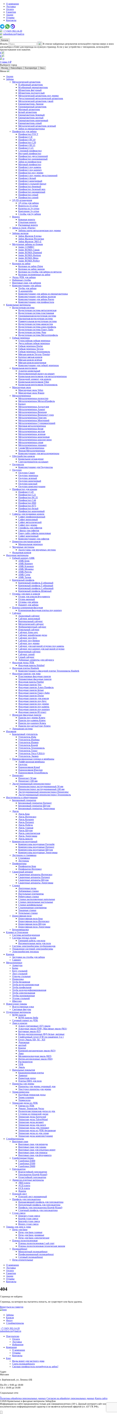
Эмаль (21, 1067)
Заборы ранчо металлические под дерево (39, 230)
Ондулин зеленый (27, 478)
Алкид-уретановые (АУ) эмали (34, 1026)
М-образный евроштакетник (33, 87)
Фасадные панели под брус (32, 701)
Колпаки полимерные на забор (34, 274)
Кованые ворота (26, 219)
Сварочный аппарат (22, 871)
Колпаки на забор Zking (30, 266)
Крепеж (10, 954)
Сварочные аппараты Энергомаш (35, 882)
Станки (16, 885)
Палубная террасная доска (32, 1094)
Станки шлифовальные (30, 904)
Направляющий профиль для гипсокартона (40, 1202)
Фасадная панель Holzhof (31, 665)
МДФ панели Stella (28, 1017)
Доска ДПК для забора (24, 277)
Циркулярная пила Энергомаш (34, 926)
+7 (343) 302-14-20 (12, 31)
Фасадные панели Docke (31, 695)
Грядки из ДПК (26, 1105)
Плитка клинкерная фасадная (27, 607)
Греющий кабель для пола (31, 940)
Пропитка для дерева (23, 1083)
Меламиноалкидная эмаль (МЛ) (34, 1056)
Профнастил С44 (27, 500)
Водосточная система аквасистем (35, 324)
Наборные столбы (21, 280)
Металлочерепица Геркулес (32, 417)
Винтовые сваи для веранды (33, 1144)
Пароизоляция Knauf (29, 767)
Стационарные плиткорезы (32, 907)
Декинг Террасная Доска (31, 1108)
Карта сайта (101, 1398)
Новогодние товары (16, 1004)
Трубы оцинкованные (23, 995)
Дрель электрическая (29, 833)
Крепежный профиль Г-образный (35, 585)
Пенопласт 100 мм (27, 781)
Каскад (22, 404)
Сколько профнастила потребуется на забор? (35, 1366)
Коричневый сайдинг (29, 651)
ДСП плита (24, 1185)
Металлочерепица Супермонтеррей (36, 423)
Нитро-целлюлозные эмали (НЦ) (35, 1059)
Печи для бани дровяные (31, 1235)
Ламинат (22, 1075)
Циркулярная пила (22, 915)
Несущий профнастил (29, 153)
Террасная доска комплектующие (35, 1136)
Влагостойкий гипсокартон (32, 1171)
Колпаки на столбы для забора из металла (40, 271)
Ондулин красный (27, 483)
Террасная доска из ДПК (25, 1103)
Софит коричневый (28, 536)
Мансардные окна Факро (31, 393)
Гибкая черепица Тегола (30, 349)
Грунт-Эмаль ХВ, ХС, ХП (31, 1039)
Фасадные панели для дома (26, 673)
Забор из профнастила (29, 161)
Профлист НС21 (26, 145)
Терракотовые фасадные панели (34, 679)
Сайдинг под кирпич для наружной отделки (41, 649)
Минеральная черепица (30, 544)
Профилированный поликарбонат (36, 1254)
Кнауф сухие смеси (28, 1218)
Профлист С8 (25, 137)
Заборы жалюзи (20, 233)
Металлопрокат (14, 962)
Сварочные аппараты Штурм (33, 880)
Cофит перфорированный (31, 516)
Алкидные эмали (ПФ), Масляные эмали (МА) (42, 1028)
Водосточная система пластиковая (36, 313)
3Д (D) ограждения (22, 200)
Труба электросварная (23, 993)
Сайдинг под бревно (29, 640)
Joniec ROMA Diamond (30, 252)
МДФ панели (19, 1015)
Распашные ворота (28, 225)
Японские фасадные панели (26, 715)
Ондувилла (18, 464)
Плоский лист (19, 1193)
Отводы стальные (21, 976)
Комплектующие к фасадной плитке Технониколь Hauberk (48, 671)
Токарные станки (27, 910)
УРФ (20, 1064)
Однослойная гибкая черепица (34, 340)
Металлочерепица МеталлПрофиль (36, 401)
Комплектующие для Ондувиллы (35, 467)
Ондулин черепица (28, 475)
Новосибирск (16, 68)
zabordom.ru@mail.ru (13, 34)
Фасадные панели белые (31, 690)
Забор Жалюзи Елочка (29, 236)
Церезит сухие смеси (29, 1215)
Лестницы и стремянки (24, 855)
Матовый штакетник (29, 109)
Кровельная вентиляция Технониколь (37, 384)
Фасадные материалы (17, 555)
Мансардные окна (21, 387)
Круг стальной (19, 971)
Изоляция (11, 731)
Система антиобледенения (26, 935)
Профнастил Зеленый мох (31, 189)
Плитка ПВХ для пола (30, 1081)
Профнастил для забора (24, 131)
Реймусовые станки (28, 896)
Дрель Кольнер (26, 819)
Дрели (15, 811)
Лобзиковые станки (28, 891)
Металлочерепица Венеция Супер (36, 415)
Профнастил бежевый (29, 186)
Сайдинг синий (26, 654)
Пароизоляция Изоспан (30, 770)
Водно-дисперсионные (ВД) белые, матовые (41, 1034)
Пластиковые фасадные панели (34, 676)
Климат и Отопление (17, 932)
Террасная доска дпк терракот (33, 1127)
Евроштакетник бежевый (31, 115)
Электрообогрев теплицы (25, 951)
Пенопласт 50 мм (27, 778)
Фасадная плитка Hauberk (25, 668)
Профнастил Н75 (27, 505)
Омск (42, 68)
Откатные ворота (27, 222)
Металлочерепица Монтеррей (33, 420)
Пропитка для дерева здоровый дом (36, 1086)
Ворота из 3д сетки (28, 205)
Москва (4, 68)
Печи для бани (19, 1229)
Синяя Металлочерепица (31, 448)
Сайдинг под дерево (28, 643)
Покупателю (12, 1336)
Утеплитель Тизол (27, 750)
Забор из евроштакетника (31, 128)
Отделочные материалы (18, 1012)
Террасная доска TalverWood (33, 1119)
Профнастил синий (28, 197)
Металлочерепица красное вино (35, 439)
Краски (22, 1048)
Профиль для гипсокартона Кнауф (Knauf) (40, 1207)
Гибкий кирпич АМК (23, 558)
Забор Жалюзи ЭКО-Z (29, 241)
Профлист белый (27, 178)
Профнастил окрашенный (31, 192)
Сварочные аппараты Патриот (34, 877)
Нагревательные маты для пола (34, 943)
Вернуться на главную (11, 1307)
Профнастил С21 (27, 494)
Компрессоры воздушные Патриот (36, 847)
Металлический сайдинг (31, 624)
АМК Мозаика (26, 569)
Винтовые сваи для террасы (32, 1152)
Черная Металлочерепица (31, 450)
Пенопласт (17, 775)
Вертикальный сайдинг (30, 621)
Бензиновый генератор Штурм (34, 805)
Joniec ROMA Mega (28, 258)
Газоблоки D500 (26, 1163)
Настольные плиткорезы (31, 893)
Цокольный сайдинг (28, 629)
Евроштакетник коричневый (33, 120)
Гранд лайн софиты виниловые (34, 533)
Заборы (10, 79)
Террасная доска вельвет (31, 1122)
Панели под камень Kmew (32, 720)
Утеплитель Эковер (28, 756)
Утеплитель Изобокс (29, 739)
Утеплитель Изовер (28, 742)
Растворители (25, 1061)
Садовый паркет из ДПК (25, 1020)
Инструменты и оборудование (22, 797)
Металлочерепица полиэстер (33, 398)
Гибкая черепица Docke (30, 346)
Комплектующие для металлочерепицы (38, 453)
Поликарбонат (19, 1248)
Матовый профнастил (29, 164)
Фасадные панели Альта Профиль (36, 687)
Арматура (17, 965)
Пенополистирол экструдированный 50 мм (40, 786)
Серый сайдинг (26, 657)
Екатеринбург (31, 68)
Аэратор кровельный (29, 371)
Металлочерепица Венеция (32, 412)
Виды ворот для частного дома (28, 1361)
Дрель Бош (24, 814)
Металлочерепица (21, 395)
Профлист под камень (29, 167)
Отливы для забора (28, 602)
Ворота (16, 216)
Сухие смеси (18, 1213)
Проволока (18, 979)
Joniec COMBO (26, 247)
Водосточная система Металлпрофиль (38, 335)
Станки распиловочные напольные (36, 899)
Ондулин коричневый (29, 481)
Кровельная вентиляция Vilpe (33, 382)
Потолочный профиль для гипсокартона (39, 1204)
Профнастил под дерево (30, 172)
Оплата (10, 9)
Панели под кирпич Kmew (32, 723)
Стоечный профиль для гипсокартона (38, 1210)
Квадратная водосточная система (35, 318)
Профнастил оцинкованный (33, 159)
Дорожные (23, 1042)
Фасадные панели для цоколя (33, 698)
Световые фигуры (21, 1009)
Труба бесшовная (21, 982)
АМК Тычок (24, 577)
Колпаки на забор (21, 263)
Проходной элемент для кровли (34, 379)
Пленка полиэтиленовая (24, 1240)
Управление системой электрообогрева (32, 949)
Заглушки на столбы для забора (28, 957)
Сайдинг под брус (27, 638)
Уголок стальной (21, 998)
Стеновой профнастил (30, 150)
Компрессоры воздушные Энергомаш (37, 852)
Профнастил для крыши (24, 489)
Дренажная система (22, 728)
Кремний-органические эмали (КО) (36, 1050)
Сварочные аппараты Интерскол (35, 874)
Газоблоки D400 (26, 1160)
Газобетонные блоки (23, 1158)
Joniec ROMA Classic (29, 249)
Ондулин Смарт (26, 472)
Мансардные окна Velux (30, 390)
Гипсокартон (19, 1169)
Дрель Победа (25, 825)
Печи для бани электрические (33, 1237)
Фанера (22, 1191)
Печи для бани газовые (30, 1232)
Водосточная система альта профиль (37, 327)
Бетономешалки (20, 929)
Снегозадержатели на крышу (33, 461)
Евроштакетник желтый (30, 117)
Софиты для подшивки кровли (28, 514)
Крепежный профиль (23, 580)
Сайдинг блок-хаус (28, 632)
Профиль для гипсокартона (26, 1199)
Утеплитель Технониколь (31, 748)
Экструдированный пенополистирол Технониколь (44, 794)
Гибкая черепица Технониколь (34, 351)
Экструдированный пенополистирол (31, 783)
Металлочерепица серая (30, 442)
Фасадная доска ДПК (23, 662)
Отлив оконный (26, 599)
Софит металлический (30, 522)
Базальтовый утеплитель (25, 734)
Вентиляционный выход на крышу (36, 373)
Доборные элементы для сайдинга (36, 660)
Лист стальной (19, 973)
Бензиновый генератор (24, 800)
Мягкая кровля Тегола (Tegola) (34, 354)
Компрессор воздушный (24, 841)
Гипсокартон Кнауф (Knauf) (32, 1174)
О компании (12, 3)
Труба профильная (21, 987)
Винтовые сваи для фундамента (34, 1155)
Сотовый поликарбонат (30, 1257)
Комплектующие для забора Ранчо (36, 299)
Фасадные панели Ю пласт (32, 712)
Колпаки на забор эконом (31, 269)
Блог (8, 1358)
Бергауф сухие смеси (29, 1221)
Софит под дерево (27, 525)
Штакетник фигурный (30, 90)
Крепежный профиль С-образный (35, 588)
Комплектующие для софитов (33, 538)
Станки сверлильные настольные (35, 902)
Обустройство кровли (23, 456)
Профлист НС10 (26, 139)
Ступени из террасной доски (33, 1114)
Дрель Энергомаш (27, 836)
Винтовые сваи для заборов (26, 282)
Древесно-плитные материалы (28, 1180)
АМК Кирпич (25, 563)
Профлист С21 (26, 148)
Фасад (9, 1320)
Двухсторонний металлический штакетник (40, 98)
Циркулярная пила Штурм (32, 924)
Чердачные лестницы (23, 547)
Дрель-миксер (25, 838)
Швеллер (17, 1001)
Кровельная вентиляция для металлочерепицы (42, 376)
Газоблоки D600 (26, 1166)
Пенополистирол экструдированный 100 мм (41, 789)
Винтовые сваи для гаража (32, 1147)
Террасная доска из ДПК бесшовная (37, 1130)
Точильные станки (28, 913)
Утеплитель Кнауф (28, 745)
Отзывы (10, 17)
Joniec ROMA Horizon (29, 255)
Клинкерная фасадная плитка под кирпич (40, 610)
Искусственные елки (23, 1006)
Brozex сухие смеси (28, 1224)
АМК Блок (24, 560)
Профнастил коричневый (31, 511)
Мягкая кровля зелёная (30, 360)
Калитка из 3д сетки (28, 208)
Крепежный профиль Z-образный (35, 582)
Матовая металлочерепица (32, 426)
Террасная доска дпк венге (32, 1125)
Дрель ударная (25, 827)
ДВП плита (24, 1182)
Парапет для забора (28, 604)
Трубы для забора (27, 288)
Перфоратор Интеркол (30, 869)
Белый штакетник (27, 112)
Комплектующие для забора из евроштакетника (43, 293)
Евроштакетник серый (30, 123)
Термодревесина (20, 1092)
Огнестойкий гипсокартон (32, 1177)
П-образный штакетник (30, 84)
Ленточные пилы (27, 888)
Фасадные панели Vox (29, 684)
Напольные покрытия (23, 1070)
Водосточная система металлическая (37, 310)
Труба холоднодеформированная (29, 990)
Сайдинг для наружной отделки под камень (41, 646)
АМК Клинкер (26, 566)
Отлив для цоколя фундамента (34, 596)
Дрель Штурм (25, 830)
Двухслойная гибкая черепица (34, 343)
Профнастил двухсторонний (33, 156)
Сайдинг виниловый (29, 618)
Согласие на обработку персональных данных (70, 1398)
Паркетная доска (27, 1078)
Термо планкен (26, 1097)
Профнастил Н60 (27, 503)
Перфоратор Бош (27, 866)
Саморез (16, 960)
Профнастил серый (28, 194)
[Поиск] (39, 44)
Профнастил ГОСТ (28, 134)
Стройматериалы (15, 1138)
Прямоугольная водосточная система (37, 321)
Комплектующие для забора (26, 285)
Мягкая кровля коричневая (32, 362)
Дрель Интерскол (27, 816)
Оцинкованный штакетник (32, 106)
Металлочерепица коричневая (34, 437)
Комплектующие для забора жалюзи (37, 296)
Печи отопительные (22, 1260)
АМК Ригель (25, 571)
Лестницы (23, 860)
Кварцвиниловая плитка (31, 1072)
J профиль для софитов (30, 527)
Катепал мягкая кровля (30, 357)
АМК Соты (24, 574)
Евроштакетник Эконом (30, 104)
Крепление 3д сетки (28, 211)
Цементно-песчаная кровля (26, 541)
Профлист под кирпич (30, 170)
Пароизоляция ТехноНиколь (33, 772)
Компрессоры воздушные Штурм (35, 849)
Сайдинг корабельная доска (32, 635)
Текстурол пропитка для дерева (34, 1089)
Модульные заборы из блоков (27, 244)
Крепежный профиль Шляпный (34, 591)
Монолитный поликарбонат (33, 1251)
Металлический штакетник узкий (35, 101)
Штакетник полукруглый (31, 93)
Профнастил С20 (27, 142)
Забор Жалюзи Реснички (31, 238)
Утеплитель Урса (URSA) (31, 753)
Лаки (21, 1053)
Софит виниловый (28, 519)
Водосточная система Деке (32, 332)
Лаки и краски (19, 1023)
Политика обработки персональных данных (23, 1398)
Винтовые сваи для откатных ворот (36, 1149)
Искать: (4, 44)
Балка (15, 968)
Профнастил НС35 (28, 497)
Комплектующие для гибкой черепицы (38, 365)
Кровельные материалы (18, 305)
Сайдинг (16, 613)
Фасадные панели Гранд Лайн (34, 693)
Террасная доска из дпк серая (33, 1133)
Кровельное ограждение (31, 459)
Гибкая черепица (21, 338)
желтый (22, 1045)
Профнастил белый (28, 508)
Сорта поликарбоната (23, 1363)
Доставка (11, 6)
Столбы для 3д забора (29, 214)
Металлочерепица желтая (31, 431)
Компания (11, 1347)
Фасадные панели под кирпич (34, 709)
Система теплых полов (24, 937)
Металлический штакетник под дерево (38, 95)
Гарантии (11, 12)
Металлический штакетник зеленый (37, 126)
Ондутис (22, 764)
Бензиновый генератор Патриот (35, 803)
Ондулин (17, 470)
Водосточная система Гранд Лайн (35, 329)
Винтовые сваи (20, 1141)
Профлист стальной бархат (32, 183)
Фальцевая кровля (21, 552)
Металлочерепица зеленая (31, 434)
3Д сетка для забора (28, 203)
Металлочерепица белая (30, 428)
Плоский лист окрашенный (32, 1196)
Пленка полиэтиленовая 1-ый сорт (36, 1243)
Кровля (10, 1317)
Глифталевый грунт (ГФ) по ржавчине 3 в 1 (41, 1037)
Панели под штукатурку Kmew (34, 726)
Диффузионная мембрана (31, 761)
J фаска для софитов (28, 530)
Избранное (17, 1344)
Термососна (24, 1100)
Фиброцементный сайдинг (32, 627)
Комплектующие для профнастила (36, 302)
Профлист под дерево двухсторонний (37, 175)
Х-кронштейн (25, 291)
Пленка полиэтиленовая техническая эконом (41, 1246)
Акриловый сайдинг (29, 615)
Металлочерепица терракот (32, 445)
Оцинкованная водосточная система (37, 316)
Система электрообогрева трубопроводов (33, 946)
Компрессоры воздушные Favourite (36, 844)
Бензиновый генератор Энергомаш (36, 808)
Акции (9, 14)
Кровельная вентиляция (24, 368)
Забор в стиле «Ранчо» (24, 227)
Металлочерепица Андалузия (33, 406)
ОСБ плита (24, 1188)
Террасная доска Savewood (32, 1116)
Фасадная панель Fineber (31, 682)
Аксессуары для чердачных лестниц (37, 549)
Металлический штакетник (26, 82)
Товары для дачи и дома (18, 1226)
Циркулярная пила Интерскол (33, 921)
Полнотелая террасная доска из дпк (36, 1111)
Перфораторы (19, 863)
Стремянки (24, 858)
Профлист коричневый (30, 181)
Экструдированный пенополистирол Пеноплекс (43, 792)
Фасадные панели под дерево (33, 704)
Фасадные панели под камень (33, 706)
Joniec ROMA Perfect (29, 260)
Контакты (11, 20)
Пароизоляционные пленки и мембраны (33, 759)
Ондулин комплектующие (31, 486)
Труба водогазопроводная (25, 984)
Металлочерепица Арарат (31, 409)
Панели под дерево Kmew (31, 717)
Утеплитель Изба (27, 737)
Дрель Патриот (26, 822)
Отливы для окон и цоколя (26, 593)
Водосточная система (23, 307)
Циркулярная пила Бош (30, 918)
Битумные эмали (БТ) (29, 1031)
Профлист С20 (26, 492)
